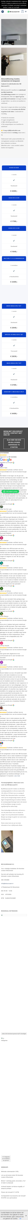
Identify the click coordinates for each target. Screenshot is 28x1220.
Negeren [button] (22, 7)
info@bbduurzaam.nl (7, 883)
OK (20, 1218)
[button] (2, 11)
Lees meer (17, 776)
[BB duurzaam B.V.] (13, 11)
